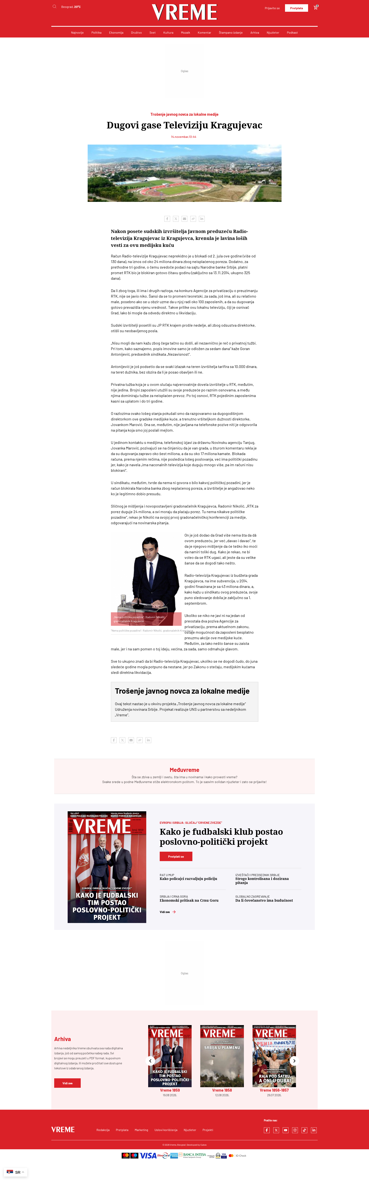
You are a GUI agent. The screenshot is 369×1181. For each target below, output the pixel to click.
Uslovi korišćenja (166, 1130)
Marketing (141, 1130)
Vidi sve (165, 912)
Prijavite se (272, 8)
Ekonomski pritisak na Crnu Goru (189, 900)
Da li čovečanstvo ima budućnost (264, 900)
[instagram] (295, 1130)
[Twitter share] (176, 219)
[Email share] (184, 219)
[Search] (54, 6)
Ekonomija (116, 32)
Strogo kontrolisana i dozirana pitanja (262, 881)
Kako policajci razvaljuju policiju (188, 879)
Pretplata (296, 8)
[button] (150, 1061)
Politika (96, 32)
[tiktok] (304, 1130)
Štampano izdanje (231, 32)
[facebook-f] (267, 1130)
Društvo (136, 32)
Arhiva (254, 32)
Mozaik (185, 32)
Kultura (168, 32)
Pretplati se (176, 856)
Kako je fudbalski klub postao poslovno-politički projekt (221, 837)
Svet (153, 32)
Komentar (204, 32)
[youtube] (285, 1130)
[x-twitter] (276, 1130)
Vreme (173, 1144)
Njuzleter (273, 32)
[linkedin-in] (314, 1130)
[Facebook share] (167, 219)
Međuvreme (143, 782)
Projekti (208, 1130)
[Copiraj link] (193, 219)
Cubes (203, 1144)
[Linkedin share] (202, 219)
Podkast (292, 32)
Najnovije (77, 32)
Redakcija (103, 1130)
